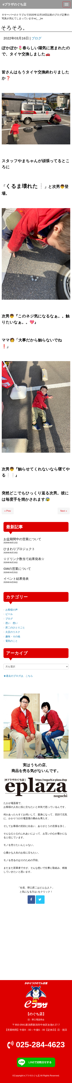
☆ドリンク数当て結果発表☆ (23, 559)
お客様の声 (11, 609)
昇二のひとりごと (15, 627)
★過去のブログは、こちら (18, 676)
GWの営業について (17, 568)
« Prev (7, 511)
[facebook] (31, 899)
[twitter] (40, 899)
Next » (63, 511)
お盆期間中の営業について (22, 539)
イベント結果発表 (16, 578)
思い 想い (11, 623)
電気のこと (11, 641)
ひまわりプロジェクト (19, 549)
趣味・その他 (12, 636)
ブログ (36, 38)
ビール (9, 614)
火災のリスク (12, 632)
